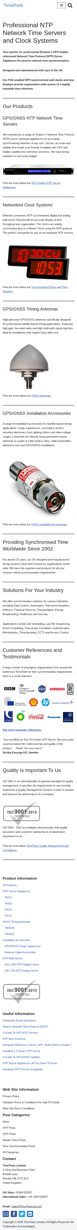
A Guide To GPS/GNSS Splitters (21, 1057)
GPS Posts (9, 1133)
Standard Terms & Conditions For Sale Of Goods (31, 1102)
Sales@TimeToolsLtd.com (26, 1206)
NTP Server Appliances (16, 891)
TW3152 (9, 933)
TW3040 (9, 927)
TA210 (8, 909)
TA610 (8, 897)
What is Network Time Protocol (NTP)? (25, 1026)
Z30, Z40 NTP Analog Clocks (21, 970)
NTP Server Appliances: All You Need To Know (30, 1063)
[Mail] (6, 1214)
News (6, 1121)
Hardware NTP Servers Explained (22, 1069)
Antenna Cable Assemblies (20, 952)
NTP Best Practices (14, 1038)
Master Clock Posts (14, 1140)
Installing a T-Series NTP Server (21, 1050)
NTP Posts (9, 1127)
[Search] (70, 5)
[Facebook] (14, 1214)
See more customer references (22, 729)
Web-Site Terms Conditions (19, 1108)
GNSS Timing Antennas (16, 921)
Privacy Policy (11, 1096)
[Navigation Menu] (61, 5)
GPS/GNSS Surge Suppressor (22, 946)
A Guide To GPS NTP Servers (20, 1032)
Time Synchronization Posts (19, 1146)
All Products (10, 885)
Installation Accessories (16, 940)
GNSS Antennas (41, 395)
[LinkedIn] (30, 1214)
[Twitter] (22, 1214)
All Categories (11, 1152)
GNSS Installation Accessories (49, 524)
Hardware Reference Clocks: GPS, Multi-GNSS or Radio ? (37, 1044)
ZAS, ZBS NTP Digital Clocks (21, 964)
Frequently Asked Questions (19, 1020)
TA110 (8, 915)
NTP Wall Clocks (13, 958)
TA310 (8, 903)
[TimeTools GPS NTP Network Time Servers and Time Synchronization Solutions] (13, 5)
